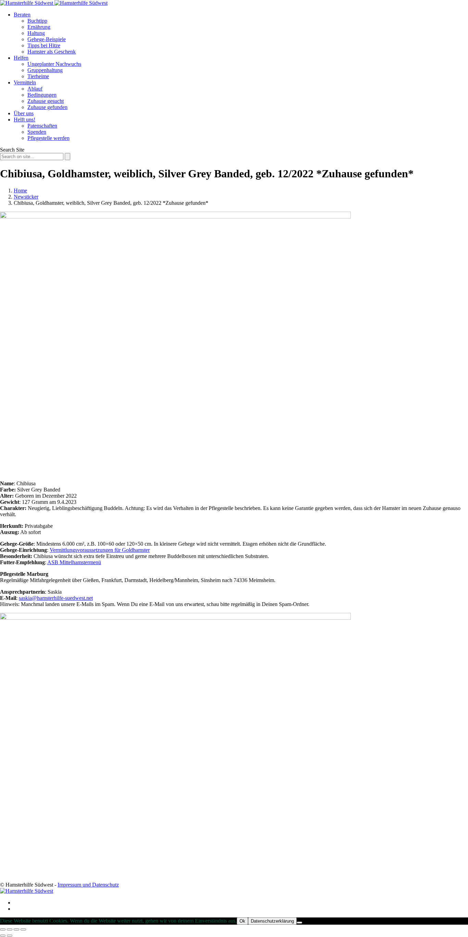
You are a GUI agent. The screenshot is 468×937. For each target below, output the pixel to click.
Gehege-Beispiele (46, 39)
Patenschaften (42, 126)
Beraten (22, 14)
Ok (242, 921)
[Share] (9, 929)
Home (20, 190)
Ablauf (34, 89)
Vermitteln (25, 82)
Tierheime (38, 76)
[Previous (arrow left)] (2, 936)
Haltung (36, 33)
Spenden (36, 132)
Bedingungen (42, 95)
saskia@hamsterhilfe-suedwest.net (56, 598)
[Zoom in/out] (23, 929)
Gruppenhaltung (45, 70)
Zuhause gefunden (47, 107)
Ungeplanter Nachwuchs (54, 64)
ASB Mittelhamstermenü (74, 562)
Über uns (24, 113)
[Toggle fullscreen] (16, 929)
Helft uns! (24, 119)
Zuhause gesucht (45, 101)
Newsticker (26, 197)
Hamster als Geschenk (51, 52)
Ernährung (38, 27)
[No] (299, 923)
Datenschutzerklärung (272, 921)
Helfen (21, 58)
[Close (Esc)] (2, 929)
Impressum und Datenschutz (88, 885)
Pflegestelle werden (48, 138)
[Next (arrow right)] (9, 936)
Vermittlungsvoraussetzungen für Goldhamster (100, 550)
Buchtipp (37, 21)
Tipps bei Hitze (43, 45)
